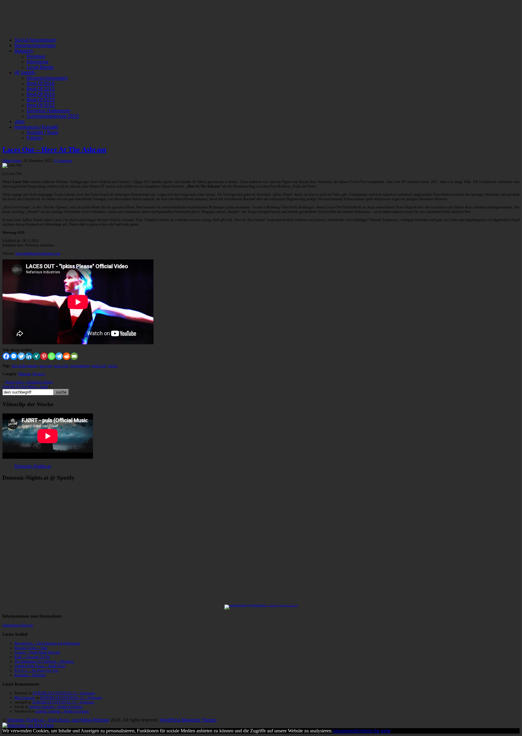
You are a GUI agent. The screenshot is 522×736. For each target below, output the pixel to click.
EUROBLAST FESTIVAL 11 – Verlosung (64, 693)
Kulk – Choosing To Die (32, 657)
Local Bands (40, 67)
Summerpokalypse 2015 (53, 116)
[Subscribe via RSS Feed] (27, 725)
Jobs (19, 121)
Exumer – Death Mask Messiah (37, 652)
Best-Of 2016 (41, 83)
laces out (45, 366)
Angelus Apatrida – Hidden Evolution (56, 707)
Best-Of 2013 (41, 99)
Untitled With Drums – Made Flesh (39, 666)
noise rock (60, 366)
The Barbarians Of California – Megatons (44, 661)
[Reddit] (66, 356)
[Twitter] (21, 356)
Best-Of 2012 (41, 105)
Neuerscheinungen (35, 45)
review (113, 366)
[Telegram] (59, 356)
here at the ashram (24, 366)
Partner (34, 137)
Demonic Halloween (48, 110)
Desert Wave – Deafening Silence (29, 382)
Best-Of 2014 (41, 94)
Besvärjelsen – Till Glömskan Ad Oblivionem (47, 643)
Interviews (37, 61)
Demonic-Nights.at (32, 466)
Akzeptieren (344, 730)
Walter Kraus (11, 161)
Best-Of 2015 (41, 89)
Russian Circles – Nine (30, 648)
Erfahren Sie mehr (373, 730)
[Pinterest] (44, 356)
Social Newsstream (35, 40)
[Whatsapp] (51, 356)
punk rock (99, 366)
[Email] (74, 356)
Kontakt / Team (42, 132)
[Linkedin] (29, 356)
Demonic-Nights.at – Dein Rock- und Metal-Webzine (58, 719)
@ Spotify (24, 72)
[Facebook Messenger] (14, 356)
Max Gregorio (24, 698)
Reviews (36, 56)
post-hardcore (80, 366)
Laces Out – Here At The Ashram (54, 149)
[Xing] (36, 356)
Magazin (23, 50)
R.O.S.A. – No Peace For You (36, 670)
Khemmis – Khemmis (30, 675)
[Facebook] (6, 356)
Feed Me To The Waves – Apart (25, 386)
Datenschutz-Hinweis (17, 625)
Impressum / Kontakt (36, 127)
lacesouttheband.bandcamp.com (37, 253)
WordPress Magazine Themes (188, 719)
